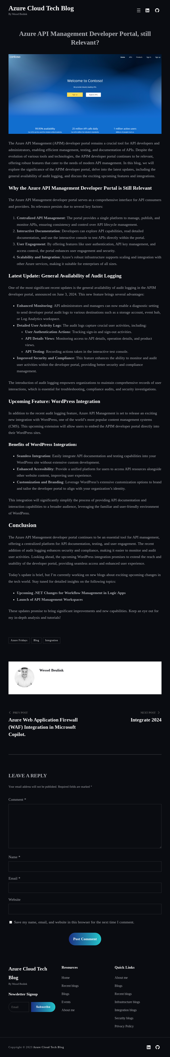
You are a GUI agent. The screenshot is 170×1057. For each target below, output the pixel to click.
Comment (17, 799)
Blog (36, 640)
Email (14, 878)
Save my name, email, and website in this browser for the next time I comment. (74, 922)
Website (14, 899)
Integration (51, 640)
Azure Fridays (19, 640)
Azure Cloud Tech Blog (41, 8)
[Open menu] (138, 10)
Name (14, 857)
